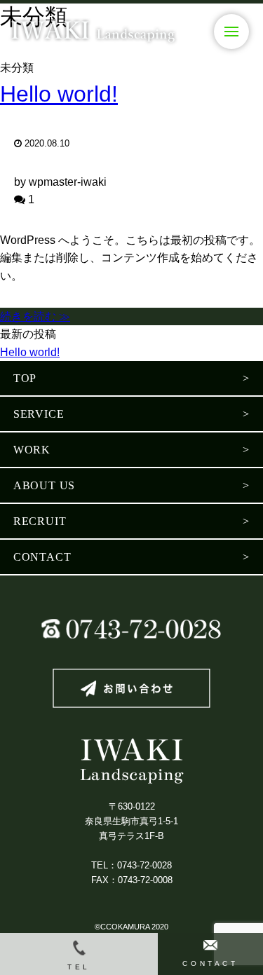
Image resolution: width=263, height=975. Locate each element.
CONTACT (42, 557)
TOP (24, 378)
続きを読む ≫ (35, 316)
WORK (31, 450)
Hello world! (59, 94)
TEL (78, 967)
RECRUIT (40, 521)
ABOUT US (44, 485)
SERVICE (39, 414)
